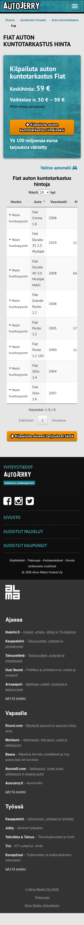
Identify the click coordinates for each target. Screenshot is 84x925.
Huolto (16, 201)
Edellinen (26, 420)
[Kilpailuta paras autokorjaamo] (21, 6)
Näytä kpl (42, 192)
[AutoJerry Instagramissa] (20, 503)
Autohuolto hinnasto (33, 20)
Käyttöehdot (18, 560)
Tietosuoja (33, 560)
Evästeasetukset (53, 560)
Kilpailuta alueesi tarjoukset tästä (43, 436)
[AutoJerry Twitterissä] (31, 503)
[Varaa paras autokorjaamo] (17, 474)
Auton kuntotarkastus (65, 20)
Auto (38, 201)
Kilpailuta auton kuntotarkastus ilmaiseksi (42, 127)
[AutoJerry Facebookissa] (8, 503)
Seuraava (59, 420)
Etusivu (10, 20)
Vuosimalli (58, 201)
